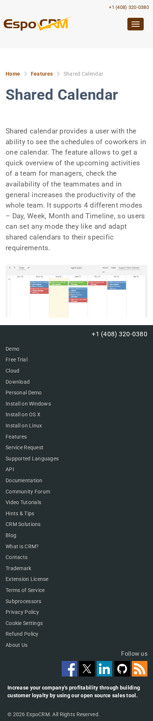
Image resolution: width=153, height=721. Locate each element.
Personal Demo (24, 393)
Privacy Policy (22, 612)
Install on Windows (28, 404)
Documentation (24, 480)
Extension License (27, 579)
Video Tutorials (23, 502)
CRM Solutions (23, 524)
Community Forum (28, 492)
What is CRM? (22, 546)
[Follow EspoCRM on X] (88, 674)
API (10, 469)
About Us (16, 645)
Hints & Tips (20, 513)
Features (42, 74)
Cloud (12, 371)
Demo (12, 349)
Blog (11, 535)
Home (13, 74)
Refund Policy (22, 634)
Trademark (19, 568)
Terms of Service (25, 590)
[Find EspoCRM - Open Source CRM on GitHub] (123, 674)
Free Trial (16, 360)
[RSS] (139, 674)
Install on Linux (24, 426)
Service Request (24, 447)
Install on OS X (23, 414)
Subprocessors (24, 601)
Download (18, 382)
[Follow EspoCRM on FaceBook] (70, 674)
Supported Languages (32, 459)
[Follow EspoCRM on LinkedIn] (105, 674)
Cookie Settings (24, 623)
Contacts (16, 557)
